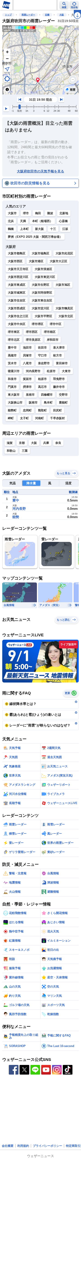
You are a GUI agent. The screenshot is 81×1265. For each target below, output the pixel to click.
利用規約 (23, 1145)
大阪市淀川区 (40, 308)
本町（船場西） (42, 221)
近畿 (47, 14)
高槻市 (12, 355)
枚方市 (57, 355)
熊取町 (42, 410)
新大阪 (39, 229)
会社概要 (8, 1145)
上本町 (24, 229)
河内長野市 (33, 371)
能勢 (15, 517)
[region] (40, 59)
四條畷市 (47, 394)
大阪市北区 (65, 316)
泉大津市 (59, 347)
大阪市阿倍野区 (42, 292)
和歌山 (11, 450)
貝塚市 (27, 355)
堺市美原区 (33, 339)
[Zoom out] (7, 58)
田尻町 (57, 410)
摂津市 (27, 386)
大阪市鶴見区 (64, 308)
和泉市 (12, 379)
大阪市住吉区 (16, 300)
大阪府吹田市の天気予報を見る (40, 171)
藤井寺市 (59, 386)
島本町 (48, 402)
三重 (25, 450)
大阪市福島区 (40, 253)
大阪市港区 (36, 261)
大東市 (66, 371)
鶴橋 (11, 229)
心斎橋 (63, 221)
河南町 (39, 418)
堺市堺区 (37, 324)
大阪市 (12, 213)
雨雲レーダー (28, 14)
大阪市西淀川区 (18, 277)
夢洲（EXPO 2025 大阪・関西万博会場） (35, 236)
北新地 (63, 213)
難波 (50, 213)
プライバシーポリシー (47, 1145)
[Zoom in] (7, 51)
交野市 (63, 394)
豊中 (15, 500)
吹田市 (42, 347)
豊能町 (63, 402)
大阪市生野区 (40, 284)
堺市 (26, 213)
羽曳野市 (59, 379)
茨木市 (12, 363)
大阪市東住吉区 (42, 300)
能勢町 (12, 410)
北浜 (11, 221)
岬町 (11, 418)
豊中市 (12, 347)
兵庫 (46, 443)
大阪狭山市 (15, 402)
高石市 (42, 386)
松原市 (51, 371)
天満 (23, 221)
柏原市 (42, 379)
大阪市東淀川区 (45, 277)
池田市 (27, 347)
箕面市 (27, 379)
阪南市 (33, 402)
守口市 (42, 355)
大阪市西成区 (16, 308)
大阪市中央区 (16, 324)
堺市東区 (14, 332)
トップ (8, 14)
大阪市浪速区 (43, 269)
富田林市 (62, 363)
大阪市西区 (15, 261)
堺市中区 (55, 324)
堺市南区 (50, 332)
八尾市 (27, 363)
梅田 (38, 213)
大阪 (61, 14)
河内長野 (19, 508)
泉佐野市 (44, 363)
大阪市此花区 (64, 253)
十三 (53, 229)
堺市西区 (32, 332)
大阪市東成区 (16, 284)
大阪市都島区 (16, 253)
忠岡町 (27, 410)
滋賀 (10, 443)
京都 (22, 443)
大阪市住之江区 (18, 316)
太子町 (24, 418)
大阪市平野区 (43, 316)
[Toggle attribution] (7, 89)
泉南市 (30, 394)
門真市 (12, 386)
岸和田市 (52, 339)
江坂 (65, 229)
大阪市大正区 (58, 261)
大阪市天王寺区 (18, 269)
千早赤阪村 (57, 418)
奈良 (58, 443)
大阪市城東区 (16, 292)
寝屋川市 (14, 371)
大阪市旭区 (63, 284)
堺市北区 (14, 339)
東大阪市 (14, 394)
